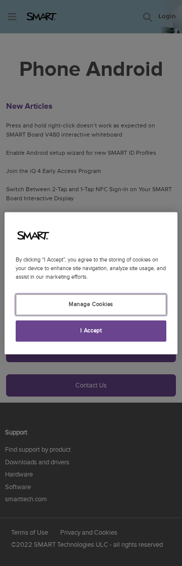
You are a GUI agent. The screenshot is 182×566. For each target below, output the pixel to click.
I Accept (91, 330)
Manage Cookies (91, 304)
